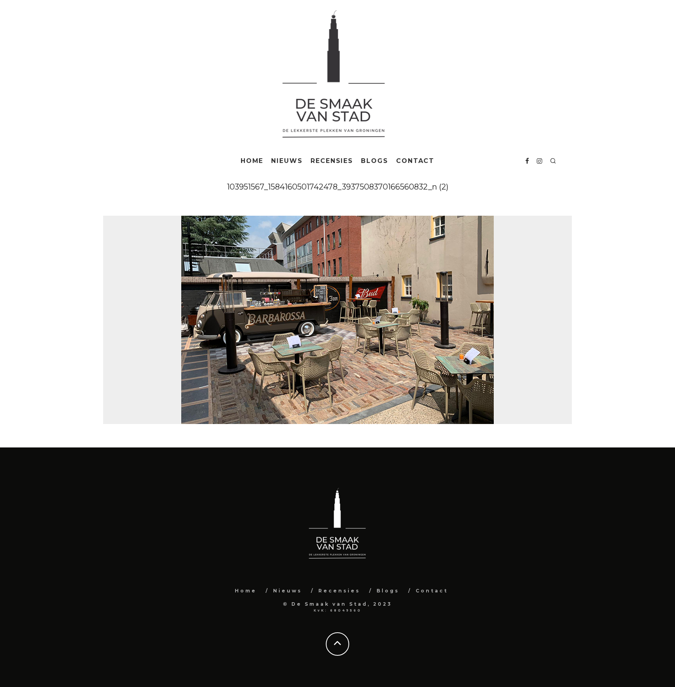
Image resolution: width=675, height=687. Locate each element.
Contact (415, 161)
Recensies (332, 161)
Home (252, 161)
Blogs (374, 161)
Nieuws (287, 161)
